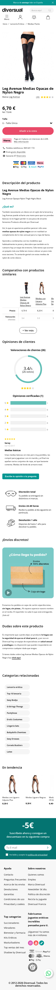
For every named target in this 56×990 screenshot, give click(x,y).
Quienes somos (36, 874)
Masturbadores (12, 942)
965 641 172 (29, 148)
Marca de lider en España (28, 2)
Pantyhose (12, 713)
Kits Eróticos (10, 937)
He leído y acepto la (28, 854)
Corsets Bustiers (14, 745)
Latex (9, 751)
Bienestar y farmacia (14, 932)
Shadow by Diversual (15, 952)
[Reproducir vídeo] (8, 592)
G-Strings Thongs (15, 706)
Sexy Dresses (13, 738)
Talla (5, 118)
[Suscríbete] (48, 848)
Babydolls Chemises (16, 732)
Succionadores (11, 922)
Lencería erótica (14, 687)
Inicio (5, 24)
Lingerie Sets (13, 725)
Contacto (8, 874)
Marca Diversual (36, 884)
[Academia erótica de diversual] (41, 942)
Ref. (4, 112)
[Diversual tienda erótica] (23, 9)
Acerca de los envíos (14, 884)
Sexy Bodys (12, 700)
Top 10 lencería (14, 693)
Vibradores (9, 927)
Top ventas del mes (14, 947)
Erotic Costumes (14, 719)
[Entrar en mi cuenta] (20, 17)
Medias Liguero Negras (36, 797)
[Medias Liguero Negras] (36, 784)
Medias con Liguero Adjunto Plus (10, 798)
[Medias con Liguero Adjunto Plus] (12, 784)
